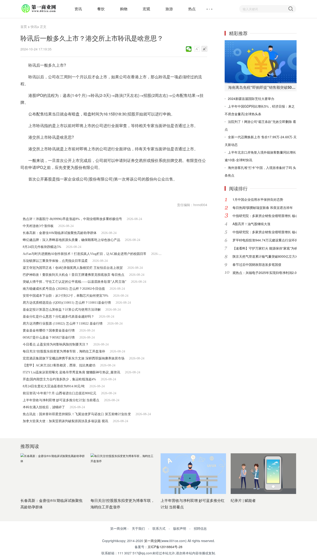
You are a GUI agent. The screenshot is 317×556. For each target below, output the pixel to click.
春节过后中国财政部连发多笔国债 (257, 264)
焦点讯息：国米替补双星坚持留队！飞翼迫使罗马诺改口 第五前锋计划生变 (77, 414)
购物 (123, 8)
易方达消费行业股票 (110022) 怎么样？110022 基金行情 (63, 323)
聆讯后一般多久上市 (63, 190)
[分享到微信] (189, 49)
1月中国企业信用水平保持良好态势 (258, 199)
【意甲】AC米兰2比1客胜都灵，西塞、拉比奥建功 (59, 365)
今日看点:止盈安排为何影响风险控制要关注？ (56, 344)
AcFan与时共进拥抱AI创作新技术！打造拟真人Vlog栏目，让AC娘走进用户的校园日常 (84, 254)
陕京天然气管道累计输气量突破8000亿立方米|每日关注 (272, 256)
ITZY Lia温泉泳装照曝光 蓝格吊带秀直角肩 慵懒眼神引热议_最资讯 (71, 372)
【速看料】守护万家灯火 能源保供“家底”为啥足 (267, 248)
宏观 (146, 8)
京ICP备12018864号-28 (165, 546)
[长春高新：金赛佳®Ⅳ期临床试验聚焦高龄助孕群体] (53, 473)
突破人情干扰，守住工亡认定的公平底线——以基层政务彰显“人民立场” (74, 281)
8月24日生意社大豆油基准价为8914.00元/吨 (54, 386)
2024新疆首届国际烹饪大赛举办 (251, 98)
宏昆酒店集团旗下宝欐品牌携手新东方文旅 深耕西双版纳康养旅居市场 (73, 358)
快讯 (34, 26)
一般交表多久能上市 (144, 190)
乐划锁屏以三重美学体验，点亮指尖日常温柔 (55, 261)
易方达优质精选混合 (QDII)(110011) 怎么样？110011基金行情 (67, 302)
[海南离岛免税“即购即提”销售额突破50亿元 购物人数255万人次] (261, 61)
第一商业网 (152, 540)
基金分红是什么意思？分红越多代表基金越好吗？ (58, 316)
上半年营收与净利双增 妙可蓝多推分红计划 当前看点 (61, 400)
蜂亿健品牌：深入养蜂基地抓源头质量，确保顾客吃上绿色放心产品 (71, 240)
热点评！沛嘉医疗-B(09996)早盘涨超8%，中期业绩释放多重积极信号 (72, 219)
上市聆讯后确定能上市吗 (185, 190)
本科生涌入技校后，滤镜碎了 (44, 407)
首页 (23, 26)
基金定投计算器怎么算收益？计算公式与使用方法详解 (62, 309)
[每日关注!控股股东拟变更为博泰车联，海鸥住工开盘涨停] (123, 473)
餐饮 (101, 8)
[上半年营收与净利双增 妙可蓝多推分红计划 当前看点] (193, 473)
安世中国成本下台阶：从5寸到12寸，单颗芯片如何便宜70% (65, 295)
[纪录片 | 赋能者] (263, 473)
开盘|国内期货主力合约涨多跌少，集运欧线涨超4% (59, 379)
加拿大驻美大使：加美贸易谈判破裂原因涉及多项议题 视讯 (65, 421)
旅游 (169, 8)
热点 (192, 8)
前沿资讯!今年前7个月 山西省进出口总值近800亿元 (59, 393)
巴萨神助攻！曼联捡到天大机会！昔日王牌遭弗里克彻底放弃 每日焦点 (73, 274)
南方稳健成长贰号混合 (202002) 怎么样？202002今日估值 (64, 288)
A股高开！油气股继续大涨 (251, 223)
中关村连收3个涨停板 (38, 226)
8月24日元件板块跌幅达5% (42, 247)
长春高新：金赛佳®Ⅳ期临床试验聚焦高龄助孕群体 (60, 233)
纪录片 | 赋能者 (243, 500)
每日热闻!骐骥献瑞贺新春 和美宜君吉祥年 (263, 207)
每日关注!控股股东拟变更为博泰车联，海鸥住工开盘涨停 (64, 351)
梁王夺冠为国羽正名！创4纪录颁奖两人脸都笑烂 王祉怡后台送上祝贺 (73, 268)
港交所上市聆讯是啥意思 (103, 190)
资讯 (78, 8)
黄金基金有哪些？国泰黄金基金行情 (49, 330)
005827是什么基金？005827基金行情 (49, 337)
